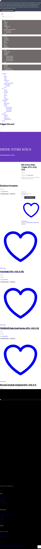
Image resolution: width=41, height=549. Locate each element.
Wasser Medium (9, 59)
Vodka (5, 23)
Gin (5, 20)
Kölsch (5, 37)
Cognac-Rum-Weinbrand (10, 29)
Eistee (5, 50)
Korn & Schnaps (7, 30)
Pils (4, 44)
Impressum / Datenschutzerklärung (7, 514)
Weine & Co (4, 63)
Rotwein (6, 66)
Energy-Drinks (7, 51)
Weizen (5, 45)
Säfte (5, 62)
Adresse (3, 500)
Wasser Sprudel (9, 57)
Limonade (6, 53)
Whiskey (6, 22)
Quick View (12, 193)
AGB (3, 516)
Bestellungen (4, 498)
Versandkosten (30, 175)
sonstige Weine (7, 68)
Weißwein (6, 65)
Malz (5, 41)
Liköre (5, 33)
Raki (7, 28)
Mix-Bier (6, 42)
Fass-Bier (6, 38)
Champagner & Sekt (8, 69)
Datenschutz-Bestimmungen (7, 10)
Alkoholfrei (6, 47)
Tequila (5, 25)
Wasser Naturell (9, 56)
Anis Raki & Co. (7, 26)
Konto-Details (4, 501)
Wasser (5, 54)
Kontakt (3, 71)
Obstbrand (8, 32)
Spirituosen (4, 19)
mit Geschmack (9, 60)
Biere (3, 35)
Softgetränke (5, 48)
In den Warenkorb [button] (4, 193)
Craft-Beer (6, 39)
